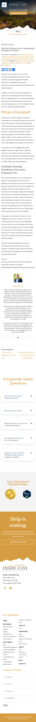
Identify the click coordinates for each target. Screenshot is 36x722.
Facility (22, 626)
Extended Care (7, 634)
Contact (22, 664)
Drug (4, 645)
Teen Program (7, 639)
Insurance (22, 636)
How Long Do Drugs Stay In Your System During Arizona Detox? (26, 355)
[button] (18, 397)
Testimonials (22, 654)
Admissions (23, 631)
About (21, 647)
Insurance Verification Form (25, 640)
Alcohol (5, 654)
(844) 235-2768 (19, 13)
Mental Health (7, 664)
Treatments (8, 642)
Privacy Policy (24, 718)
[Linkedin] (18, 337)
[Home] (18, 4)
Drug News (5, 59)
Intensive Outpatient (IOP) (25, 621)
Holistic (5, 632)
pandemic (12, 63)
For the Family (23, 644)
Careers (21, 657)
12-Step (5, 629)
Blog (21, 660)
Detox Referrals (7, 627)
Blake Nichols (5, 65)
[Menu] (4, 4)
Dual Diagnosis (7, 662)
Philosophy (22, 652)
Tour (20, 628)
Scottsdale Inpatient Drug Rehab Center (9, 651)
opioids (31, 61)
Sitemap (17, 718)
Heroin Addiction (15, 59)
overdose (4, 63)
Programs (7, 624)
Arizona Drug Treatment (16, 57)
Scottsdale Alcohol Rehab (8, 658)
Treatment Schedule (9, 636)
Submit (6, 705)
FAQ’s (20, 634)
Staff (20, 650)
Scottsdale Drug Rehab (10, 647)
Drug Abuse (29, 57)
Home (5, 621)
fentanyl (25, 61)
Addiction (18, 61)
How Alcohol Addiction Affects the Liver (8, 355)
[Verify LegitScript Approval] (27, 494)
